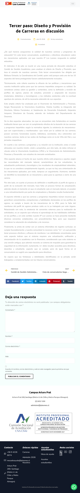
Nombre (8, 336)
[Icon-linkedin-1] (61, 452)
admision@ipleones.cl (40, 405)
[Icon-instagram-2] (70, 452)
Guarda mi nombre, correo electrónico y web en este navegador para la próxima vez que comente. (37, 370)
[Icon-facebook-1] (61, 454)
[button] (13, 281)
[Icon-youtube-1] (65, 452)
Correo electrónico (12, 346)
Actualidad (41, 44)
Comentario (10, 310)
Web (6, 356)
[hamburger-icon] (72, 3)
